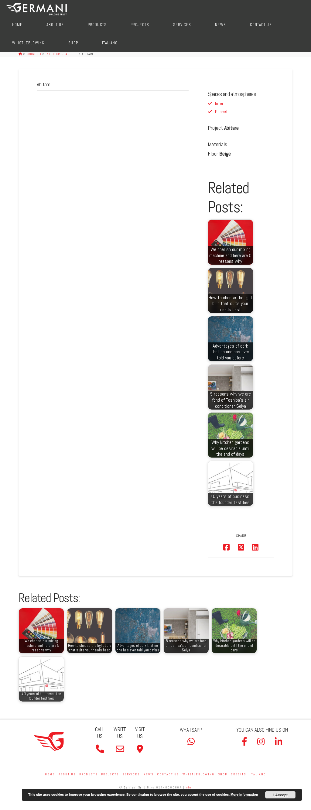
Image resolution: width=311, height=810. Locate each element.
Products (88, 774)
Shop (222, 774)
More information (244, 794)
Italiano (258, 774)
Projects (110, 774)
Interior (221, 103)
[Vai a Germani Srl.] (21, 54)
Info (188, 787)
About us (67, 774)
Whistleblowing (198, 774)
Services (131, 774)
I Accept (280, 795)
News (148, 774)
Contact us (168, 774)
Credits (238, 774)
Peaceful (223, 111)
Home (50, 774)
